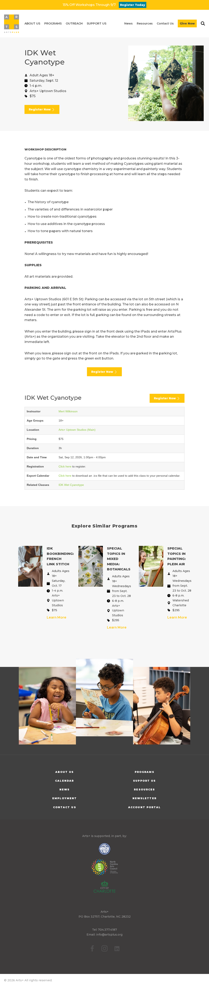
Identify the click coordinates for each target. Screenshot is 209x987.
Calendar (64, 780)
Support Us (144, 780)
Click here (65, 466)
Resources (144, 789)
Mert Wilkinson (68, 411)
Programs (144, 771)
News (64, 789)
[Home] (11, 23)
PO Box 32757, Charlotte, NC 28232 (105, 916)
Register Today (132, 5)
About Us (64, 771)
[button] (32, 23)
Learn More (56, 617)
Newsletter (144, 798)
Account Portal (144, 807)
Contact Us (64, 807)
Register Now (40, 109)
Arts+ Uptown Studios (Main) (77, 429)
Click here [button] (65, 475)
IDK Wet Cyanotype (71, 484)
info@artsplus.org (109, 934)
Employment (64, 798)
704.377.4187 (107, 929)
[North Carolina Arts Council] (104, 870)
